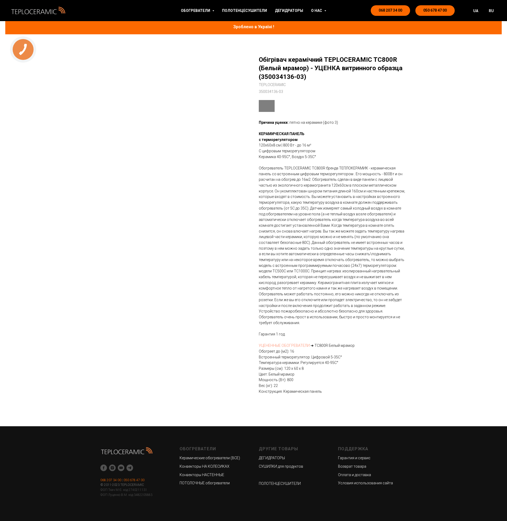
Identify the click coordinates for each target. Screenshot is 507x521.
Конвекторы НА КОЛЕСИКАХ (204, 466)
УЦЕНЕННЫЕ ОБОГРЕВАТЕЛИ (284, 345)
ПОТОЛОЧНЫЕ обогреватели (205, 483)
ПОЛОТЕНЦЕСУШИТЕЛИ (244, 10)
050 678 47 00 (134, 480)
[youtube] (121, 468)
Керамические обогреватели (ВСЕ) (210, 458)
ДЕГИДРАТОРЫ (289, 10)
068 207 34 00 (110, 480)
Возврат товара (352, 466)
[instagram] (112, 468)
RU (491, 11)
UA (475, 11)
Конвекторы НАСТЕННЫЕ (202, 475)
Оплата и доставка (354, 475)
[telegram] (129, 468)
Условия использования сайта (365, 483)
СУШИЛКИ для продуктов (281, 466)
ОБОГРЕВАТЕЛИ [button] (196, 10)
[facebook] (103, 468)
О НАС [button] (317, 10)
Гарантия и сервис (354, 458)
